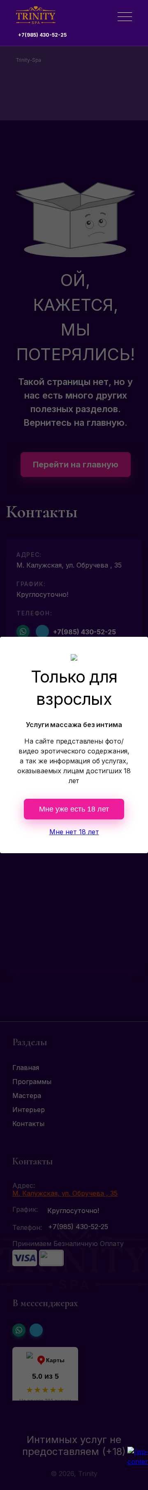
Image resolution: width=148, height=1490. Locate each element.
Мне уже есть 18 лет (74, 809)
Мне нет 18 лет (74, 832)
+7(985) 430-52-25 (42, 35)
